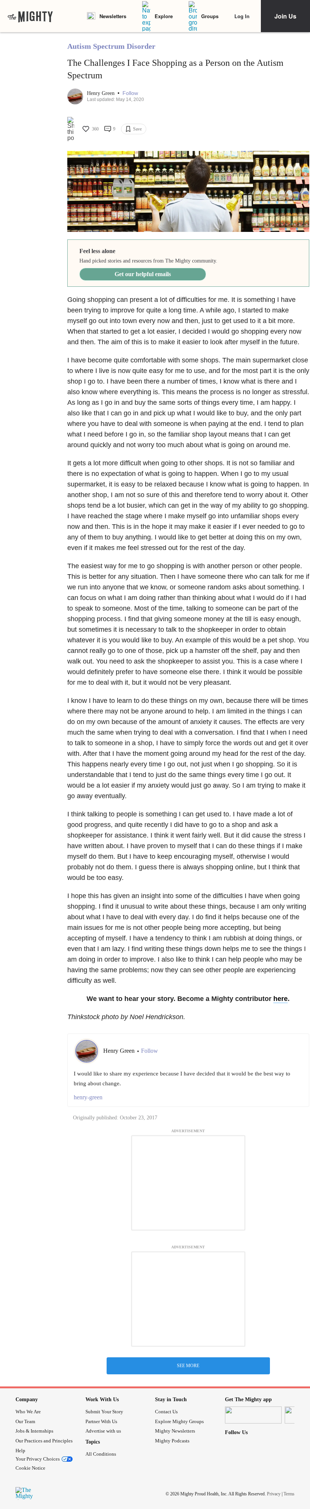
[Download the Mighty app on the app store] (253, 1415)
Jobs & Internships (34, 1431)
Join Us (285, 16)
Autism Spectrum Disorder (111, 46)
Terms (289, 1493)
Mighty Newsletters (175, 1431)
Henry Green (101, 93)
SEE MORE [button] (188, 1365)
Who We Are (28, 1411)
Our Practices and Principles (44, 1441)
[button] (130, 93)
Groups (210, 16)
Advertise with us (103, 1431)
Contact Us (166, 1411)
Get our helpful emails (143, 274)
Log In (242, 16)
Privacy (274, 1493)
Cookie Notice (30, 1468)
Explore (164, 16)
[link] (30, 16)
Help (20, 1450)
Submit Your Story (104, 1411)
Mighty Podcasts (172, 1441)
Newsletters (112, 16)
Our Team (25, 1421)
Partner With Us (101, 1421)
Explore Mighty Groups (179, 1421)
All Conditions (100, 1454)
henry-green (88, 1097)
